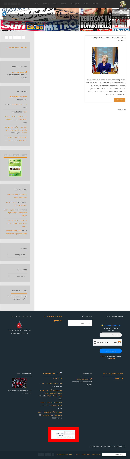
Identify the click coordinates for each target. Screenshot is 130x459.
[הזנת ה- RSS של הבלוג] (5, 3)
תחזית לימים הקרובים (19, 104)
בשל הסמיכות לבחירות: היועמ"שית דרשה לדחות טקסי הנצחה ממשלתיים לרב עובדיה (50, 393)
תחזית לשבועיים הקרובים (18, 97)
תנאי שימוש (86, 454)
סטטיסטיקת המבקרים (64, 454)
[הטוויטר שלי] (15, 3)
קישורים (77, 454)
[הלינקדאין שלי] (9, 3)
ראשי (25, 112)
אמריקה (125, 53)
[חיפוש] (30, 4)
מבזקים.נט (57, 378)
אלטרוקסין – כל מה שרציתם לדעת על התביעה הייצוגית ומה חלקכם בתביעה (15, 130)
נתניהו (123, 55)
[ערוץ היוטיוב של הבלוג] (12, 3)
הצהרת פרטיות (97, 454)
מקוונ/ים (19, 72)
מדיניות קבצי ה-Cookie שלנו (64, 437)
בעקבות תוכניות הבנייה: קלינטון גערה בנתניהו (108, 39)
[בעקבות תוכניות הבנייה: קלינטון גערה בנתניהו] (95, 60)
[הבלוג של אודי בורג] (123, 4)
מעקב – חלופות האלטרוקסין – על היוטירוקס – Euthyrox (15, 213)
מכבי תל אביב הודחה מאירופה (52, 383)
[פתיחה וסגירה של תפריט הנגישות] (4, 14)
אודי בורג (24, 195)
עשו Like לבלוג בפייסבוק (16, 47)
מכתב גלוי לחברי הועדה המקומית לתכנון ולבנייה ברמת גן (17, 223)
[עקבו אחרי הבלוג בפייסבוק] (19, 3)
